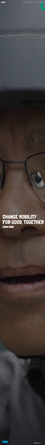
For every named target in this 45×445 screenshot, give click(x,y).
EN (42, 2)
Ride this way (37, 443)
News (37, 2)
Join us (34, 2)
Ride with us (25, 2)
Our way (29, 2)
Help (40, 2)
